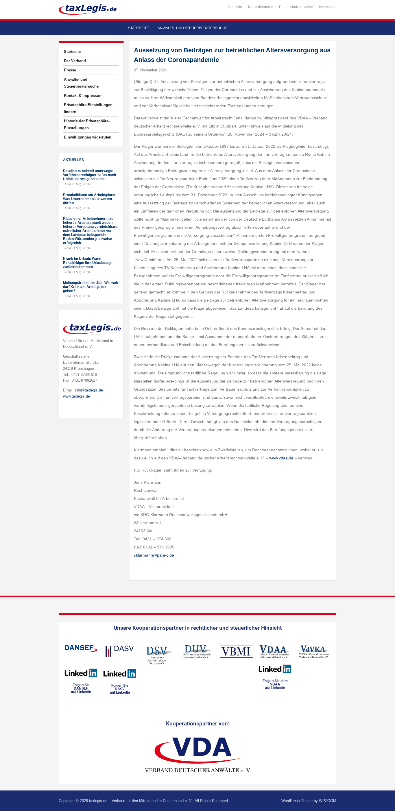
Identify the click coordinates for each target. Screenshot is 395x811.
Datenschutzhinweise (296, 7)
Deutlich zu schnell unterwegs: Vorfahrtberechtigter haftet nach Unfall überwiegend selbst (89, 175)
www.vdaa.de (281, 458)
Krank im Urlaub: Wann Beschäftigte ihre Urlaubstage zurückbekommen (87, 263)
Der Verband (75, 61)
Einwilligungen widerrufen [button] (87, 137)
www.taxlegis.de (76, 396)
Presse (70, 70)
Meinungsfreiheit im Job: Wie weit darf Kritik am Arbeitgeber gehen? (90, 287)
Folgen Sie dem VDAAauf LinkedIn (275, 684)
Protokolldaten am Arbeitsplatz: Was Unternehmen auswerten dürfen (89, 199)
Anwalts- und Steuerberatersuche (193, 28)
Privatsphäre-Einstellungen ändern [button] (88, 108)
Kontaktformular (260, 7)
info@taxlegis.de (89, 390)
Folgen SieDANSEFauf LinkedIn (81, 688)
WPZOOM (327, 801)
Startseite (234, 7)
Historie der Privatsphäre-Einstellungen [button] (87, 124)
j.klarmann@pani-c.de (154, 555)
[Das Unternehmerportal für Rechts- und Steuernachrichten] (88, 9)
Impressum (327, 7)
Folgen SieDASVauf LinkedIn (120, 688)
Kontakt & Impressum (83, 95)
